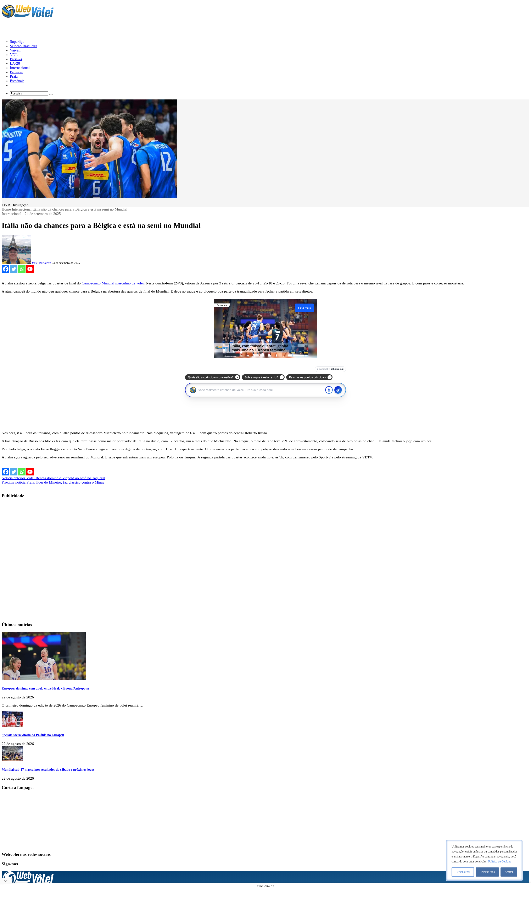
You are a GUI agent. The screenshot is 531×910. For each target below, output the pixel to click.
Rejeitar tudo (487, 871)
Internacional (22, 209)
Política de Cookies (499, 861)
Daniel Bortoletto (41, 263)
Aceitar (509, 871)
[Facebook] (5, 269)
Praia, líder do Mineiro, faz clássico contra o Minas (53, 482)
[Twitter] (13, 269)
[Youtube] (30, 269)
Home (6, 209)
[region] (484, 860)
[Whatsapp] (22, 269)
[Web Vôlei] (28, 16)
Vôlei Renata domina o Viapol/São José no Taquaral (53, 478)
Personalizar (463, 871)
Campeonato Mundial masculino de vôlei (113, 283)
